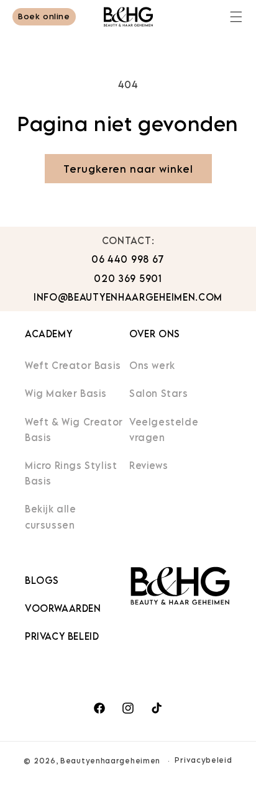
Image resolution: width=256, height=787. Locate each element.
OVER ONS (154, 333)
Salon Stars (158, 393)
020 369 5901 (128, 278)
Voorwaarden (63, 608)
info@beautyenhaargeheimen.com (128, 297)
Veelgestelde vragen (163, 429)
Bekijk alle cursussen (50, 516)
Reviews (148, 465)
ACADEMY (48, 333)
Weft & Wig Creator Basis (74, 429)
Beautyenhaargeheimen (110, 760)
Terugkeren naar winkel (128, 169)
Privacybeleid (203, 760)
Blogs (42, 580)
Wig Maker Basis (66, 393)
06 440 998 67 (128, 259)
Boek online (44, 16)
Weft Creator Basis (73, 365)
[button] (236, 16)
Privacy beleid (62, 636)
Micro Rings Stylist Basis (71, 473)
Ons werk (152, 365)
